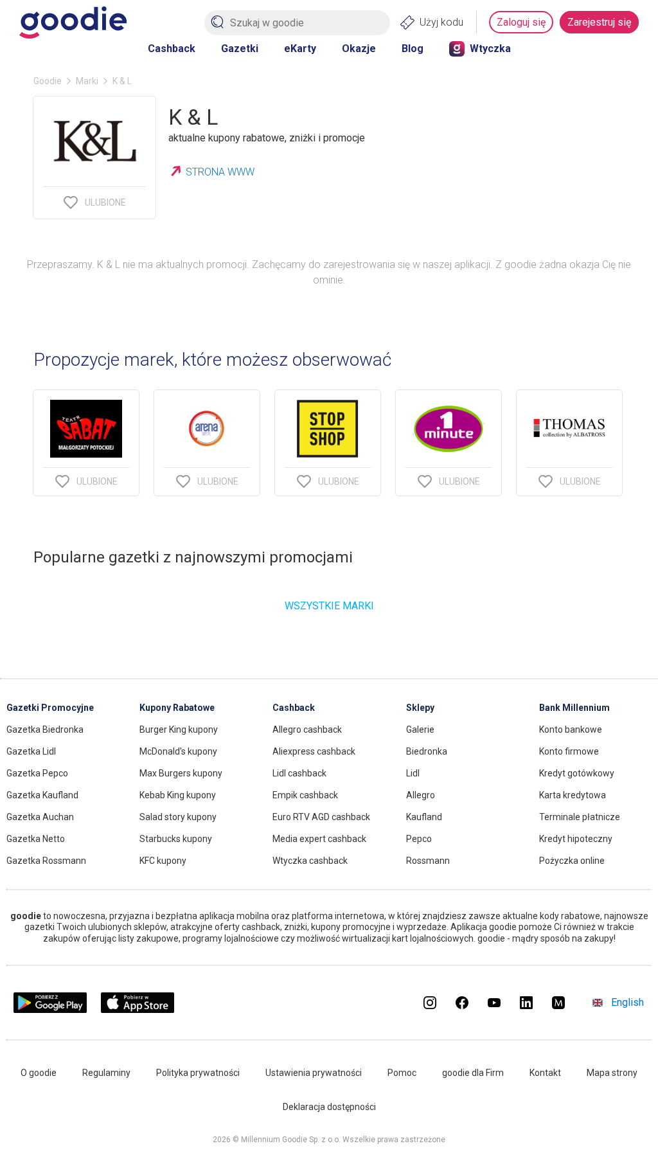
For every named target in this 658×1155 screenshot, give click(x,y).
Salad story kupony (178, 817)
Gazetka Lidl (31, 751)
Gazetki (239, 48)
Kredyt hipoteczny (575, 839)
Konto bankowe (570, 729)
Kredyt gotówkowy (576, 773)
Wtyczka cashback (310, 860)
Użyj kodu (441, 22)
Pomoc (401, 1073)
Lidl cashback (299, 773)
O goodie (39, 1073)
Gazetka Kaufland (42, 795)
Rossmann (428, 860)
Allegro (420, 795)
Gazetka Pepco (37, 773)
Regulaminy (106, 1073)
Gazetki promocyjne (50, 708)
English (627, 1002)
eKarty (300, 48)
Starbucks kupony (175, 839)
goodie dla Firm (473, 1073)
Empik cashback (305, 795)
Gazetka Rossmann (46, 860)
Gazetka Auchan (40, 817)
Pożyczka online (572, 860)
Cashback (171, 48)
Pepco (419, 839)
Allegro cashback (307, 729)
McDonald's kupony (178, 751)
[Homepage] (73, 22)
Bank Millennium (574, 708)
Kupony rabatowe (177, 708)
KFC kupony (162, 860)
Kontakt (545, 1073)
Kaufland (424, 817)
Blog (412, 48)
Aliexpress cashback (313, 751)
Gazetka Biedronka (45, 729)
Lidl (413, 773)
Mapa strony (612, 1073)
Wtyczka (490, 48)
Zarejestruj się (599, 22)
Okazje (359, 48)
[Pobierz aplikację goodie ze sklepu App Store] (138, 1009)
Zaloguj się (521, 22)
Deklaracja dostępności (329, 1107)
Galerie (420, 729)
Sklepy (420, 708)
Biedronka (426, 751)
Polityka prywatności (198, 1073)
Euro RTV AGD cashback (321, 817)
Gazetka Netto (35, 839)
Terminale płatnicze (579, 817)
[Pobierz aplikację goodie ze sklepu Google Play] (50, 1009)
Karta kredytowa (572, 795)
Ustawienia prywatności (313, 1073)
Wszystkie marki (329, 606)
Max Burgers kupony (180, 773)
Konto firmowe (569, 751)
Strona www (220, 172)
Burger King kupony (178, 729)
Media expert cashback (319, 839)
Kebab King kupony (177, 795)
